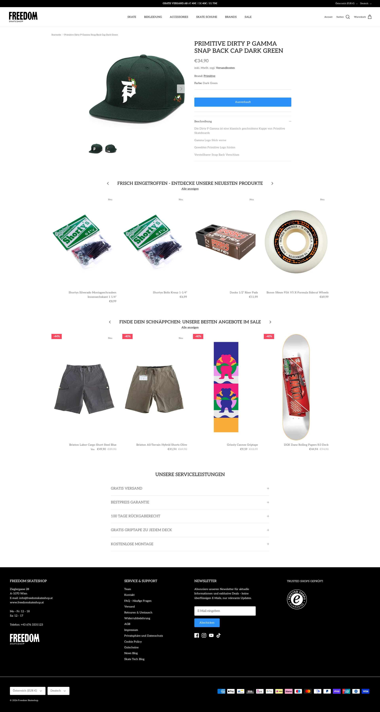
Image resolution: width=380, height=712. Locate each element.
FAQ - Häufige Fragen (138, 601)
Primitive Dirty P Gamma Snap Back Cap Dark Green (91, 34)
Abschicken (207, 622)
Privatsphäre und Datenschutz (143, 635)
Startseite (56, 34)
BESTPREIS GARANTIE (130, 502)
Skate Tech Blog (134, 659)
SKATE (131, 17)
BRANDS (231, 17)
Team (127, 589)
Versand (129, 606)
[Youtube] (211, 635)
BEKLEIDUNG (153, 17)
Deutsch (364, 3)
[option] (137, 88)
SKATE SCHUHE (206, 17)
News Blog (131, 653)
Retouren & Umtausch (138, 612)
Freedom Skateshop (28, 700)
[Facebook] (196, 635)
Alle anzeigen (190, 189)
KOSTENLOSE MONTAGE (132, 544)
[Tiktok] (218, 635)
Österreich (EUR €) (344, 3)
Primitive (209, 76)
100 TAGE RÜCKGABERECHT (135, 516)
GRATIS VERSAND (126, 488)
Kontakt (129, 595)
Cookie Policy (133, 641)
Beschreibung (203, 121)
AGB (127, 624)
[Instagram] (204, 635)
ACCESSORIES (179, 17)
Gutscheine (131, 647)
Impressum (131, 630)
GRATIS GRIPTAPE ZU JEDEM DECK (141, 530)
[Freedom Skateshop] (23, 17)
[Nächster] (181, 88)
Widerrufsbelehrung (137, 618)
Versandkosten (225, 68)
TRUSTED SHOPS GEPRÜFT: (305, 581)
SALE (248, 17)
